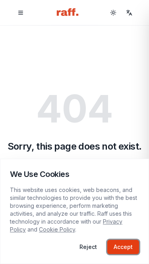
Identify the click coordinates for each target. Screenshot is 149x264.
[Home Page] (67, 12)
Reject (88, 246)
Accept (123, 246)
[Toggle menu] (21, 13)
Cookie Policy (57, 229)
